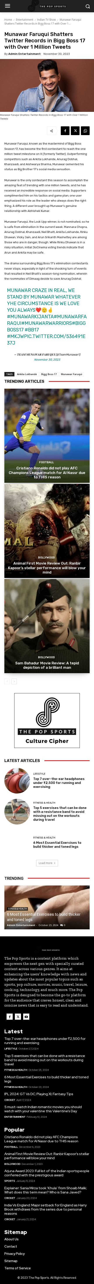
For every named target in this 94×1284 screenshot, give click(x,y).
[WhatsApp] (85, 130)
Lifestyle (39, 774)
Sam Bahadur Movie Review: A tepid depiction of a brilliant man (47, 665)
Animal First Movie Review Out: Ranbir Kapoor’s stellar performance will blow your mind (47, 567)
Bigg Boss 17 (49, 374)
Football (46, 462)
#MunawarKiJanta (30, 317)
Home (8, 19)
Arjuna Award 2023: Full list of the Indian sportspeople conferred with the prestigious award (46, 1173)
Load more (45, 863)
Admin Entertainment (24, 53)
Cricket (9, 1100)
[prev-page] (7, 681)
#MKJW (15, 336)
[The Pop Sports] (47, 949)
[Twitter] (75, 130)
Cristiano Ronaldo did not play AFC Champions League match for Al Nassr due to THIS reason (47, 472)
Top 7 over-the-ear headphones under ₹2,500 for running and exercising (59, 783)
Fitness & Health (44, 803)
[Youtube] (26, 1017)
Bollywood (46, 557)
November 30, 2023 (47, 359)
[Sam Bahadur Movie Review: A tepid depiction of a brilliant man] (47, 626)
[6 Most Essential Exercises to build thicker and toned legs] (17, 842)
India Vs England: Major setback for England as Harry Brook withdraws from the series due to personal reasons (45, 1209)
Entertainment (24, 19)
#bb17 (32, 330)
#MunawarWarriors (46, 323)
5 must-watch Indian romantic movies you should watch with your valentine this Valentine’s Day (43, 1109)
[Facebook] (65, 130)
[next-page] (14, 681)
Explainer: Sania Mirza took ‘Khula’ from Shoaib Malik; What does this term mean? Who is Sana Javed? (45, 1190)
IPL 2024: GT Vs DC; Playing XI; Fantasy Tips (38, 1094)
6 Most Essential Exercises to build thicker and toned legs (57, 845)
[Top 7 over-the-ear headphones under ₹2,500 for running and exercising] (17, 781)
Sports (9, 1181)
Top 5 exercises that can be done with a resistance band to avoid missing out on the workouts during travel (60, 814)
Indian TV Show (46, 19)
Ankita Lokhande (27, 374)
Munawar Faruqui (71, 374)
